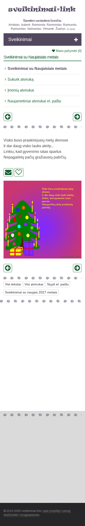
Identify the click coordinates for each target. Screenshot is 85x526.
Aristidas (14, 24)
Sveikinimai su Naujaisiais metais (37, 69)
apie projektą (51, 511)
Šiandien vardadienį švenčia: (42, 20)
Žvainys (60, 28)
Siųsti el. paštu (58, 284)
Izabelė (25, 24)
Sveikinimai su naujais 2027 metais (31, 292)
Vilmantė (48, 28)
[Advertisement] (42, 346)
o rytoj (71, 29)
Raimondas (54, 24)
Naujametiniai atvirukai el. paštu (34, 101)
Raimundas (18, 28)
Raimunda (69, 24)
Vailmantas (34, 28)
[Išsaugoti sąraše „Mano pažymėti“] (18, 172)
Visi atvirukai (34, 284)
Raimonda (38, 24)
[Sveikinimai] (42, 9)
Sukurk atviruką (21, 79)
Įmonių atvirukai (21, 90)
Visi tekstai (13, 284)
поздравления (29, 515)
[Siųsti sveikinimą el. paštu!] (8, 172)
